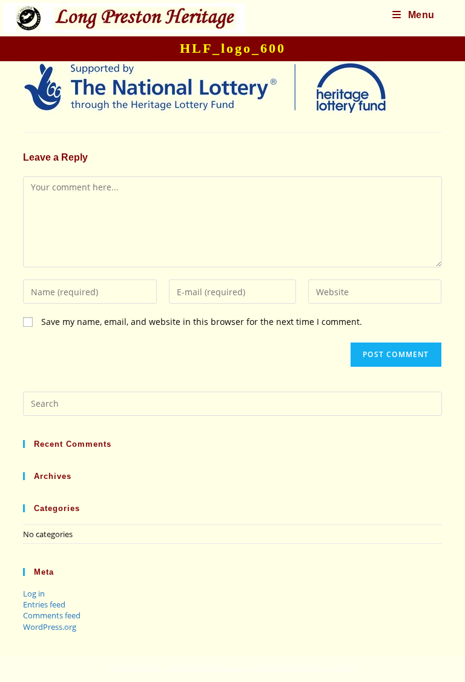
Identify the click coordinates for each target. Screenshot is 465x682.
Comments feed (52, 615)
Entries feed (44, 604)
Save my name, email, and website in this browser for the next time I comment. (201, 321)
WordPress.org (49, 626)
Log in (34, 593)
